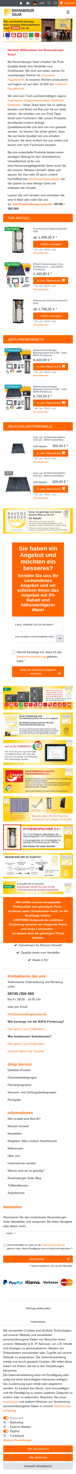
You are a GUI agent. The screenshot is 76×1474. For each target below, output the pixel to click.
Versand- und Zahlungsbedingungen (32, 1092)
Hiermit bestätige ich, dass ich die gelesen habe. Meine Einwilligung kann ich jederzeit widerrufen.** (40, 1247)
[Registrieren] (28, 3)
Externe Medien (20, 1426)
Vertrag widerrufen (38, 1308)
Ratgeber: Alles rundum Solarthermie (32, 1141)
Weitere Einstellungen (17, 1440)
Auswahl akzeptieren (38, 1466)
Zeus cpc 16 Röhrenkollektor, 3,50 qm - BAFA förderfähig (49, 438)
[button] (8, 30)
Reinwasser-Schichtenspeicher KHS (50, 301)
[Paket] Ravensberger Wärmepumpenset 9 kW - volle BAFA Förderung (50, 389)
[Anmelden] (21, 3)
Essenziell (16, 1418)
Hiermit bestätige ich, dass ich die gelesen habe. (39, 656)
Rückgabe (14, 1099)
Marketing (16, 1422)
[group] (18, 240)
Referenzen (15, 1148)
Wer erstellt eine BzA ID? (24, 1118)
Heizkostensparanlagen (44, 179)
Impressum (38, 1321)
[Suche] (49, 3)
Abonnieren (36, 1259)
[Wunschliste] (55, 3)
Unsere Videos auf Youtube (26, 1051)
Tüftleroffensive (18, 1185)
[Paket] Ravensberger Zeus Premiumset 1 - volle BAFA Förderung (48, 267)
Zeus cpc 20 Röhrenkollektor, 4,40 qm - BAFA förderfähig (49, 474)
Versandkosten (41, 253)
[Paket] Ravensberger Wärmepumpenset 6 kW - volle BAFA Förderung (50, 353)
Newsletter (15, 1133)
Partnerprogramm (19, 1085)
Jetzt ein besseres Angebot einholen (38, 671)
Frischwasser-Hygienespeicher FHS (50, 229)
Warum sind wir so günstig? (26, 1170)
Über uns (14, 1155)
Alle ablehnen (38, 1457)
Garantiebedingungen (22, 1077)
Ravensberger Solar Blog (24, 1178)
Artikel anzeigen (50, 244)
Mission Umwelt (18, 1126)
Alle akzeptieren (38, 1448)
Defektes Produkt (19, 1070)
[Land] (35, 3)
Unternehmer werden (22, 1163)
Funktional (17, 1435)
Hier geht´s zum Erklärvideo (26, 1029)
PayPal (14, 1431)
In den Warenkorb (49, 280)
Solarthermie (16, 1193)
